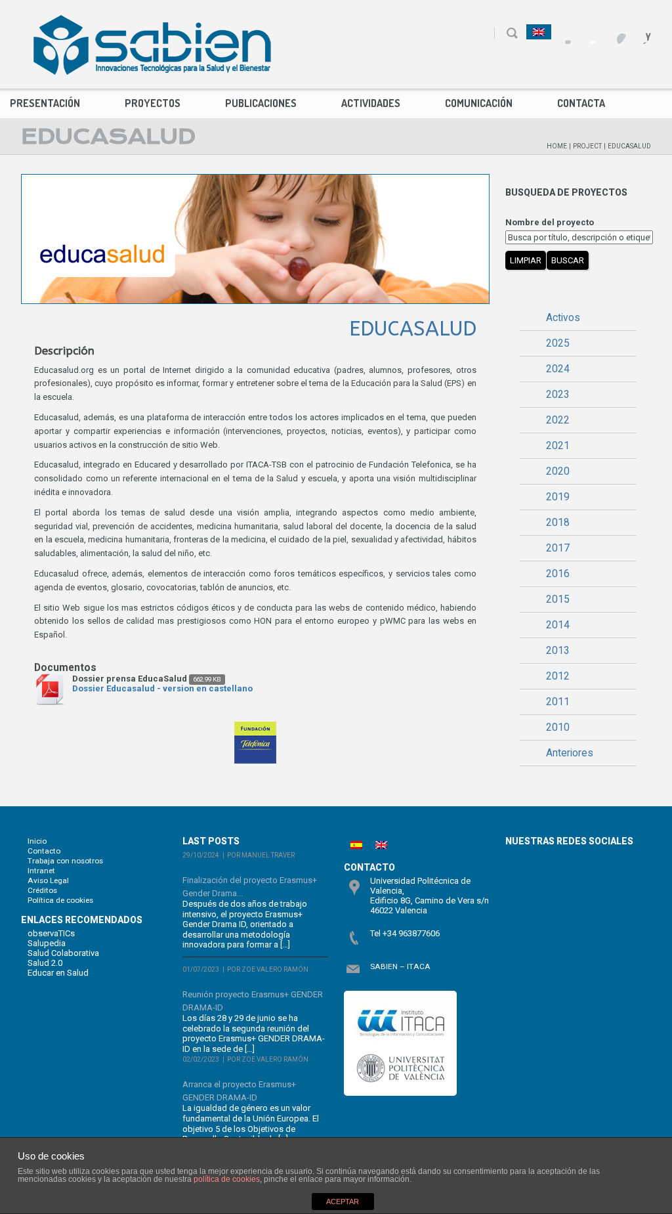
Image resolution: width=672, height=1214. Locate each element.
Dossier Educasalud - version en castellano (162, 688)
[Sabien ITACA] (152, 44)
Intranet (41, 870)
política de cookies (227, 1179)
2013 (558, 651)
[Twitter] (589, 32)
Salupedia (47, 943)
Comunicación (479, 103)
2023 (558, 395)
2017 (558, 548)
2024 (558, 369)
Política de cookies (60, 900)
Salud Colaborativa (63, 953)
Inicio (37, 841)
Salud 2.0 (45, 963)
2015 (558, 599)
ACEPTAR (342, 1201)
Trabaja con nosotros (65, 860)
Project (587, 146)
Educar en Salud (58, 973)
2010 (558, 727)
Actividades (370, 103)
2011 (558, 702)
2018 (558, 523)
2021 (558, 446)
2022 (558, 420)
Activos (563, 318)
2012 (558, 676)
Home (557, 146)
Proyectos (152, 103)
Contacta (581, 103)
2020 (558, 471)
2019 (558, 497)
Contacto (44, 851)
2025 (558, 343)
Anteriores (569, 753)
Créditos (42, 890)
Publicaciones (261, 103)
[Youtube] (614, 32)
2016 (558, 574)
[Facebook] (564, 32)
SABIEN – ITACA (400, 966)
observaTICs (51, 933)
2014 (558, 625)
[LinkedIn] (639, 32)
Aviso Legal (48, 880)
